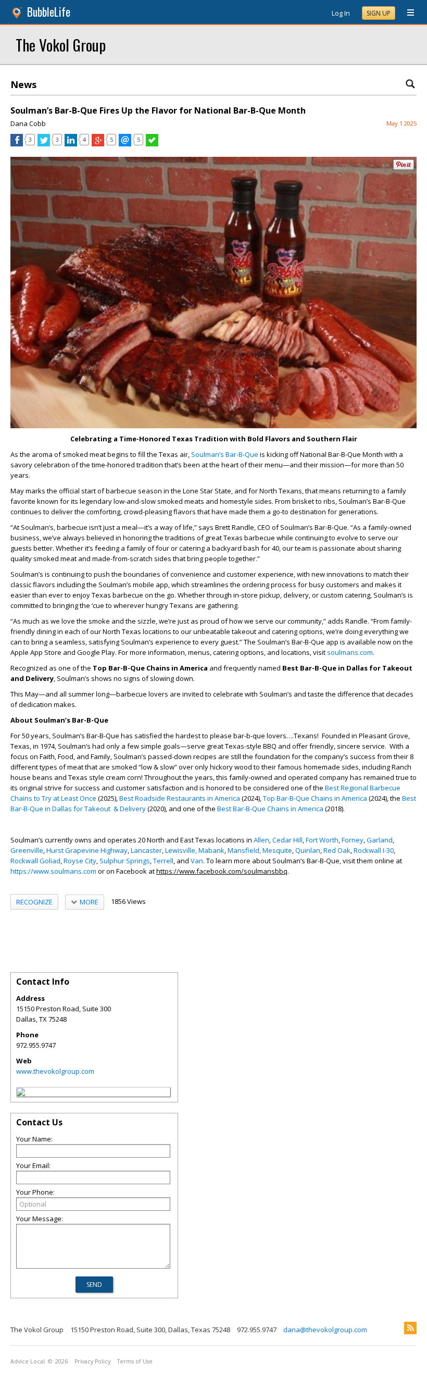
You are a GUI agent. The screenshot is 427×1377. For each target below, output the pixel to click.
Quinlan (307, 850)
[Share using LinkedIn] (71, 143)
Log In (341, 13)
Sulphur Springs (124, 860)
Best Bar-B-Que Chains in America (270, 808)
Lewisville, (181, 850)
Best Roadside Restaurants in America (179, 798)
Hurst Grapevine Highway (87, 850)
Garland (380, 840)
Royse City (80, 860)
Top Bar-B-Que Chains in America (315, 798)
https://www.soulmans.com (53, 871)
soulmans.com (350, 652)
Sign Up (379, 13)
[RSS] (410, 1328)
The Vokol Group (61, 44)
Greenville (26, 850)
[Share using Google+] (98, 143)
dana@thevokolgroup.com (325, 1329)
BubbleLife (48, 12)
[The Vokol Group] (21, 1093)
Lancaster (146, 850)
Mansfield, (244, 850)
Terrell (163, 860)
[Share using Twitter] (43, 143)
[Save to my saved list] (152, 143)
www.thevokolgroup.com (55, 1071)
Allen (261, 840)
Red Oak (336, 850)
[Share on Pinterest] (403, 167)
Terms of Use (135, 1361)
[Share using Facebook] (16, 143)
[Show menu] (407, 13)
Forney (352, 840)
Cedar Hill (287, 840)
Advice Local (27, 1361)
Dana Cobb (28, 123)
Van (197, 860)
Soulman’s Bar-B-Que (224, 454)
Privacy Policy (92, 1361)
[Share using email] (125, 143)
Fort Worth (322, 840)
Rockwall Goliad (35, 860)
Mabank (211, 850)
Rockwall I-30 (374, 850)
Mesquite (277, 850)
